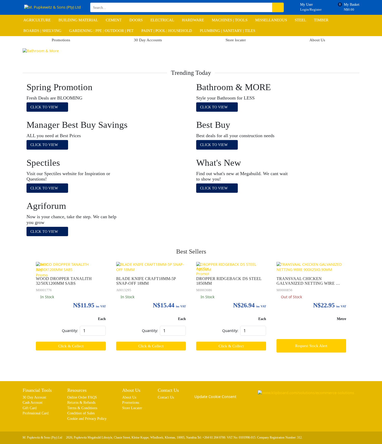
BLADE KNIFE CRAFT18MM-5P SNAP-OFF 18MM (146, 281)
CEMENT (114, 20)
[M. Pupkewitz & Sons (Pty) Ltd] (52, 7)
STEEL (300, 20)
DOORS (136, 20)
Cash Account (33, 402)
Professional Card (36, 413)
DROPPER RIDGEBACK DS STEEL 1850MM (229, 281)
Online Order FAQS (82, 397)
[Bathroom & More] (191, 51)
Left (27, 55)
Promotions (61, 40)
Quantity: (70, 330)
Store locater (236, 40)
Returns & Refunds (81, 402)
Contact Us (166, 397)
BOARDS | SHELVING (42, 31)
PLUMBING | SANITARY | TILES (227, 31)
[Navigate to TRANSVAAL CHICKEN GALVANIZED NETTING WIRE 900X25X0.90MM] (311, 267)
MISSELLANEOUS (271, 20)
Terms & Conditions (82, 408)
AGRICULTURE (37, 20)
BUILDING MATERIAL (78, 20)
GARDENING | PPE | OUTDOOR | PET (101, 31)
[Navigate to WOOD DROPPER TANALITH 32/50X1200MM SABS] (71, 267)
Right (355, 55)
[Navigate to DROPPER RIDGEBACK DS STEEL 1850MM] (231, 267)
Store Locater (132, 408)
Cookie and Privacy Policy (87, 418)
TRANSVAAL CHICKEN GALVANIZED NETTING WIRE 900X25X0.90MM (306, 281)
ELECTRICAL (162, 20)
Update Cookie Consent (215, 396)
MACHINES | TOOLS (229, 20)
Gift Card (30, 408)
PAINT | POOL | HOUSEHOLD (166, 31)
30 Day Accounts (148, 40)
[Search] (278, 7)
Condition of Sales (81, 413)
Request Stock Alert (311, 346)
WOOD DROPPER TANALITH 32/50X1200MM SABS (64, 281)
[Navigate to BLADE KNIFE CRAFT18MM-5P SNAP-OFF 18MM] (151, 267)
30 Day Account (34, 397)
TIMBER (321, 20)
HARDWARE (193, 20)
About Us (317, 40)
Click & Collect (70, 346)
